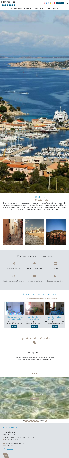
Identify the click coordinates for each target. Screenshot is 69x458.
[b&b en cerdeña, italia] (8, 3)
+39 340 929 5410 (12, 439)
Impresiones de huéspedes (34, 338)
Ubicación (18, 8)
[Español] (54, 3)
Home (10, 8)
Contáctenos (10, 427)
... (34, 371)
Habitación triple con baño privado (34, 318)
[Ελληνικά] (48, 3)
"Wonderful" (34, 352)
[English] (46, 3)
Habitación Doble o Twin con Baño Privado (14, 318)
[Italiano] (44, 3)
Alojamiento (28, 8)
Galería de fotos (54, 8)
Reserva (60, 3)
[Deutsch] (50, 3)
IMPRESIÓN (42, 420)
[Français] (52, 3)
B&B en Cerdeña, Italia (10, 435)
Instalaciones (40, 8)
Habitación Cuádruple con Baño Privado (55, 318)
